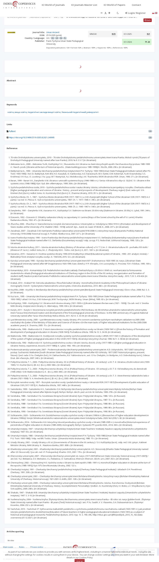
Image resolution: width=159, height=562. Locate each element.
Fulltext (12, 131)
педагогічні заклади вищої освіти (44, 112)
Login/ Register (137, 12)
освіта (10, 112)
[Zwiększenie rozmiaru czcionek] (111, 13)
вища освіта (21, 112)
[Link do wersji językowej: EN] (156, 12)
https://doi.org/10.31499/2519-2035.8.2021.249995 (32, 137)
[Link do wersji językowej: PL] (153, 12)
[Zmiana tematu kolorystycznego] (118, 13)
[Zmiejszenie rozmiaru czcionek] (100, 13)
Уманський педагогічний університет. (80, 112)
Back (148, 20)
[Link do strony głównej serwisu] (19, 4)
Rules (21, 547)
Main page (8, 547)
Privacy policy (36, 547)
